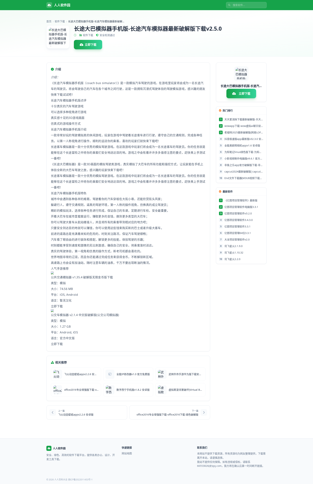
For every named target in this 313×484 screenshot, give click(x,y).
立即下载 (90, 45)
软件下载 (60, 21)
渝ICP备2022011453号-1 (80, 479)
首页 (48, 21)
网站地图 (127, 453)
